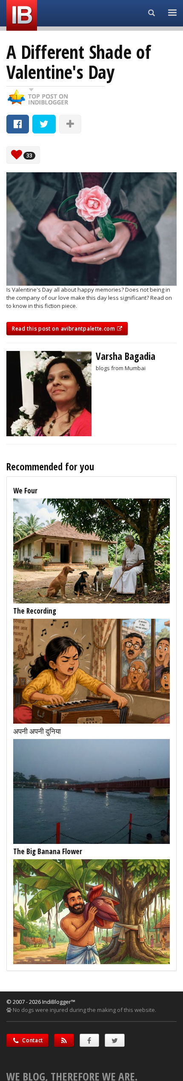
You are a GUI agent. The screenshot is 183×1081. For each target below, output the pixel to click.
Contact (32, 1040)
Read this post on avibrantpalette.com (64, 328)
